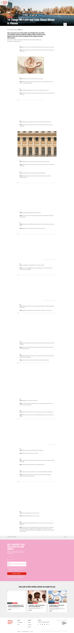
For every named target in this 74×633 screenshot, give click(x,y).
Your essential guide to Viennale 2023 (13, 607)
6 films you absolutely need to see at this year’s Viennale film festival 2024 (16, 606)
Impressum (19, 631)
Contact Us (30, 624)
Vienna (17, 17)
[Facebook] (49, 624)
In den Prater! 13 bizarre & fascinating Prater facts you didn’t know (37, 606)
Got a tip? (29, 622)
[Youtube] (42, 624)
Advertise (29, 626)
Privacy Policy (20, 577)
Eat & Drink (52, 603)
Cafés (49, 603)
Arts (8, 603)
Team (19, 29)
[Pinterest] (47, 624)
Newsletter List (10, 556)
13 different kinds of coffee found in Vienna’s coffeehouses (56, 606)
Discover (14, 17)
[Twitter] (45, 624)
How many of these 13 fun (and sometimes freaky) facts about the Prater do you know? (36, 608)
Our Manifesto (20, 622)
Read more (9, 609)
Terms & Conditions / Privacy (25, 631)
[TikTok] (40, 624)
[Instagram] (38, 624)
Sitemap (32, 631)
